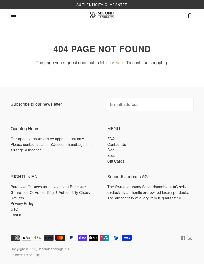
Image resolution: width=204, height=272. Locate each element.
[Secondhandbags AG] (102, 15)
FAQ (111, 138)
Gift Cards (115, 161)
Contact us (116, 144)
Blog (111, 149)
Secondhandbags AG (53, 248)
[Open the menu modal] (14, 15)
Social (112, 155)
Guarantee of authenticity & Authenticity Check (50, 192)
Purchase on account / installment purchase (48, 186)
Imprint (16, 214)
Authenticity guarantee (101, 4)
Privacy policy (22, 203)
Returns (17, 198)
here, (120, 63)
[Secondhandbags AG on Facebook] (183, 237)
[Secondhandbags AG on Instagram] (190, 237)
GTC (14, 209)
